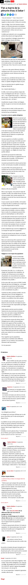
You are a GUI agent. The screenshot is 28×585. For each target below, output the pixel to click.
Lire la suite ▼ (4, 438)
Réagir (3, 579)
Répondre (18, 383)
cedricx (8, 537)
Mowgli (2, 558)
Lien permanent (23, 383)
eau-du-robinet (10, 470)
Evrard (8, 406)
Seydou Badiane (23, 4)
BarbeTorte (9, 387)
